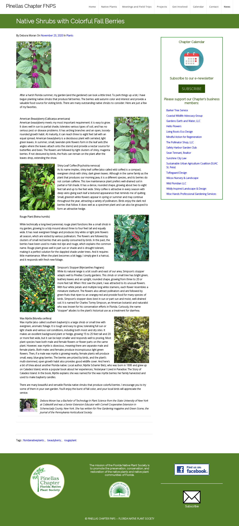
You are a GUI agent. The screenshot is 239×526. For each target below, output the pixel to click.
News (227, 6)
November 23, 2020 (52, 35)
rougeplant (70, 440)
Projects (162, 6)
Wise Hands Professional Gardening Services (191, 194)
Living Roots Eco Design (179, 131)
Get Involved (180, 6)
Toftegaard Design (176, 172)
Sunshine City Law (176, 158)
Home (92, 6)
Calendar (198, 6)
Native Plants (109, 6)
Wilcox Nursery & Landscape (182, 178)
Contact (214, 6)
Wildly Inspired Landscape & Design (186, 188)
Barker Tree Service (177, 110)
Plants (69, 35)
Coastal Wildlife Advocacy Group (184, 115)
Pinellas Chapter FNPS (31, 6)
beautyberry (54, 440)
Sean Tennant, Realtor (178, 152)
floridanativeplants (33, 440)
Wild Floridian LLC (176, 183)
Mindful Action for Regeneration (184, 136)
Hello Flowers (173, 126)
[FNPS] (120, 498)
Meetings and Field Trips (137, 6)
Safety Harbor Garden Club (181, 147)
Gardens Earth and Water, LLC (183, 121)
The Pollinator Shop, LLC (180, 142)
